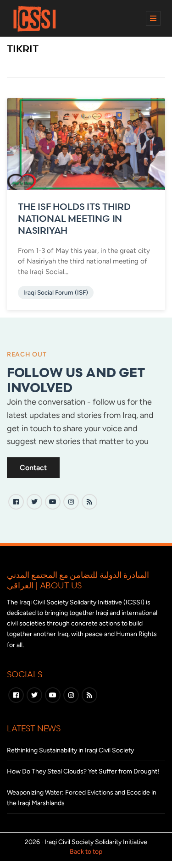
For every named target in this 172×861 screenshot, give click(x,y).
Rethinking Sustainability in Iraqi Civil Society (70, 750)
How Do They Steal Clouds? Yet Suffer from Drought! (83, 771)
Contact (33, 467)
